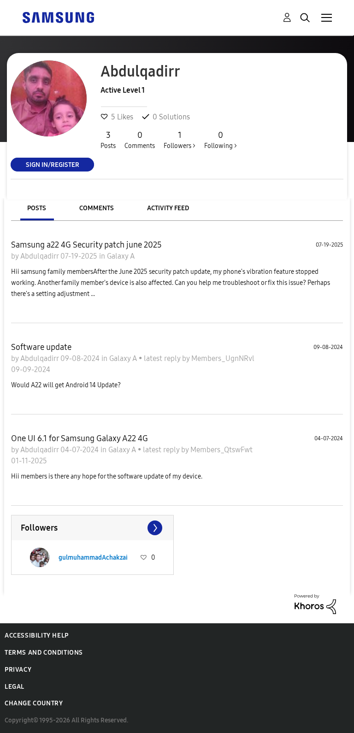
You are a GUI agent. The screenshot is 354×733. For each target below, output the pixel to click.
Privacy (18, 670)
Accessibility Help (37, 635)
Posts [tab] (36, 208)
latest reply (163, 358)
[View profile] (39, 557)
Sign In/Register (52, 164)
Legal (14, 687)
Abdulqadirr (40, 256)
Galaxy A (121, 256)
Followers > (179, 140)
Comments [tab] (96, 208)
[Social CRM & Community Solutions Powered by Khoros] (315, 603)
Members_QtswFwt (221, 449)
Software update (41, 347)
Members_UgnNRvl (222, 358)
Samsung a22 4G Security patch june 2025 (86, 245)
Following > (220, 140)
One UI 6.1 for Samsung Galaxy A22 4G (79, 438)
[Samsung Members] (58, 16)
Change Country (34, 703)
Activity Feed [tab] (168, 208)
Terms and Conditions (44, 652)
